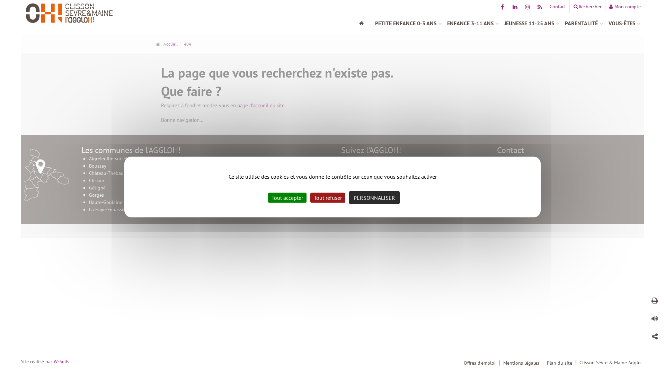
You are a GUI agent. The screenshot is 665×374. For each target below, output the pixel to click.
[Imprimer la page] (654, 301)
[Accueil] (365, 23)
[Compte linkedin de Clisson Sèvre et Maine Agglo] (515, 7)
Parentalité (581, 23)
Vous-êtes (622, 23)
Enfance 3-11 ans (470, 23)
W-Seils (61, 361)
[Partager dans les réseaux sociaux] (654, 337)
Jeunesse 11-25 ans (529, 23)
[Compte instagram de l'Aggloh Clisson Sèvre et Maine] (527, 7)
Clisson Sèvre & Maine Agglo (610, 362)
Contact (558, 6)
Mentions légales (521, 363)
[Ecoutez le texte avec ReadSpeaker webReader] (654, 319)
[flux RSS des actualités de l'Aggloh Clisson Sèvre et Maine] (539, 7)
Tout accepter (287, 197)
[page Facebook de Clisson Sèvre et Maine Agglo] (502, 7)
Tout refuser (328, 197)
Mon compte (627, 6)
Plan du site (559, 363)
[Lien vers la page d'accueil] (98, 13)
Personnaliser (374, 197)
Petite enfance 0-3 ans (405, 23)
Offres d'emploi (480, 363)
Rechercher (590, 6)
